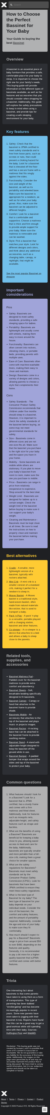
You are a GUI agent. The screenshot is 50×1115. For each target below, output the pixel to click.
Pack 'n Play (15, 616)
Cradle (12, 568)
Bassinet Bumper (18, 756)
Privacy (21, 1099)
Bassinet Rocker (17, 728)
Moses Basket (16, 595)
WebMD (31, 1033)
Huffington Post (14, 1033)
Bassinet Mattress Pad (21, 676)
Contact (30, 1099)
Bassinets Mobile (18, 714)
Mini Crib (13, 581)
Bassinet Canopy (18, 701)
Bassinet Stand (17, 742)
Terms (11, 1099)
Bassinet (18, 42)
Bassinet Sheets (17, 690)
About (3, 1099)
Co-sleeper (14, 629)
